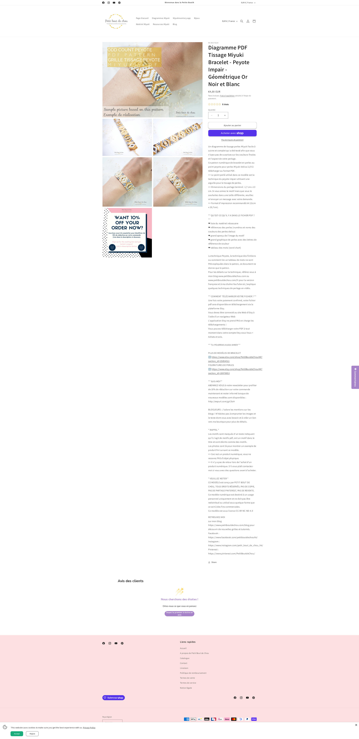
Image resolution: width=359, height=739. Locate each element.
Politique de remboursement (193, 673)
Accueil (183, 648)
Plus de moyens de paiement (232, 140)
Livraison (184, 668)
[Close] (356, 725)
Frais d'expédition (227, 96)
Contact (183, 663)
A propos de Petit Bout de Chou (194, 653)
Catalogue (184, 658)
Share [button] (214, 562)
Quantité (211, 110)
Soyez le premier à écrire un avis (179, 613)
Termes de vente (187, 678)
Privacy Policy (89, 727)
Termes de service (188, 683)
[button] (242, 21)
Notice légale (186, 688)
